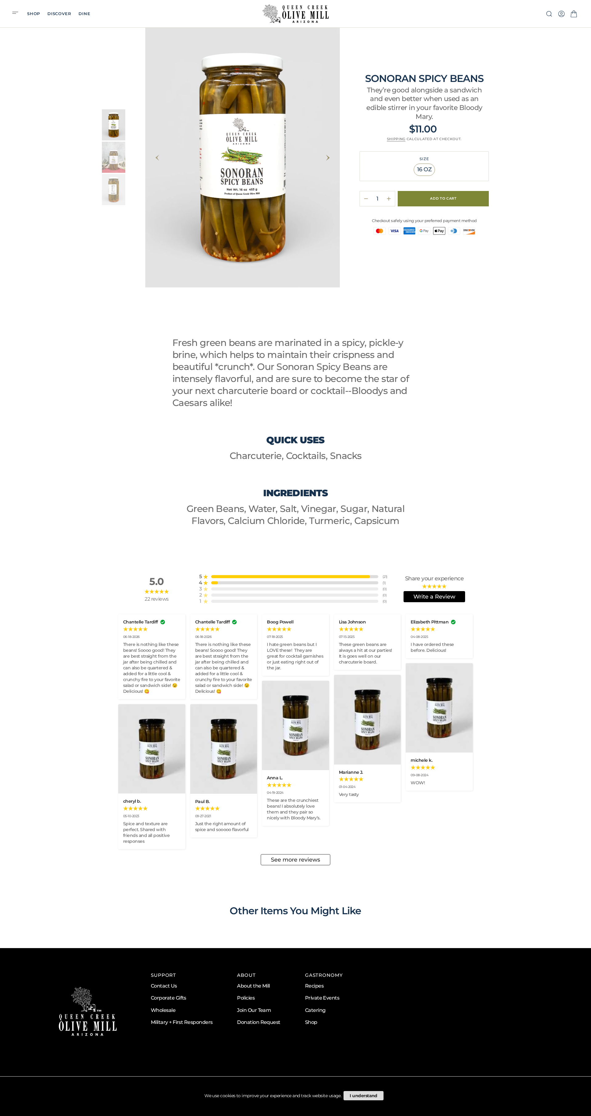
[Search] (549, 14)
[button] (17, 13)
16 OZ (426, 171)
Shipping (396, 139)
